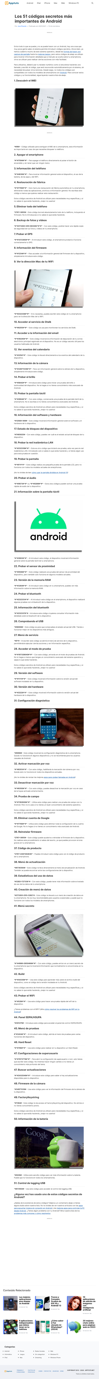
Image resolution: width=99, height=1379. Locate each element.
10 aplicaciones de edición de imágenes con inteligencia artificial (89, 1303)
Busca (83, 3)
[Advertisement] (49, 1255)
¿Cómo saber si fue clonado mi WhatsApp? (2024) (57, 1325)
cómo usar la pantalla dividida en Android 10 (50, 473)
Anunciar (56, 1371)
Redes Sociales (40, 1351)
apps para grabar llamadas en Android (59, 777)
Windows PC (74, 3)
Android (30, 3)
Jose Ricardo (22, 26)
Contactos (47, 1371)
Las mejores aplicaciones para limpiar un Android (25, 1300)
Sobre (40, 1371)
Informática (8, 1354)
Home (62, 1371)
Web (63, 3)
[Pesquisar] (92, 3)
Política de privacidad (31, 1371)
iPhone (47, 3)
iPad (39, 3)
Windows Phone (55, 1357)
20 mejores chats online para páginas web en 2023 (89, 1324)
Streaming (38, 1357)
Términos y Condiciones (21, 1371)
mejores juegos (44, 54)
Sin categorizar (40, 1354)
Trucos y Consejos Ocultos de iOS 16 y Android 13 (56, 1301)
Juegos (22, 1354)
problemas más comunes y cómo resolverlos (32, 1213)
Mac (55, 3)
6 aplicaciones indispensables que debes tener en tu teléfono (26, 1325)
